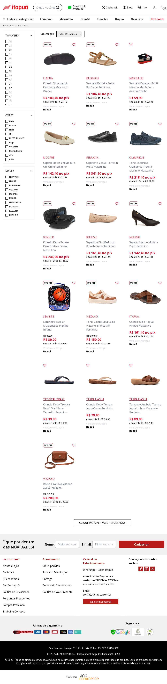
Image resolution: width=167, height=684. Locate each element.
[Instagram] (146, 569)
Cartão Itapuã (11, 585)
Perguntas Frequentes (16, 598)
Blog (129, 7)
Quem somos (11, 579)
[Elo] (63, 632)
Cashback (112, 7)
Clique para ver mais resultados (102, 523)
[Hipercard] (54, 632)
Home (5, 25)
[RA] (150, 632)
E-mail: (87, 544)
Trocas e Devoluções (55, 572)
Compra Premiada (14, 605)
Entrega (47, 579)
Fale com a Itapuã (100, 602)
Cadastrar (141, 544)
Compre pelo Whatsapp (79, 7)
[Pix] (77, 632)
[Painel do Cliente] (154, 7)
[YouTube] (152, 569)
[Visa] (37, 632)
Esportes (102, 19)
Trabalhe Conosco (14, 611)
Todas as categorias (20, 19)
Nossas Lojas (11, 566)
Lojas (144, 7)
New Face (137, 19)
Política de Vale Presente (58, 592)
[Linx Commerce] (89, 677)
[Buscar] (58, 7)
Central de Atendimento (57, 585)
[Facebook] (140, 569)
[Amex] (70, 632)
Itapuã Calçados (15, 7)
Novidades (157, 19)
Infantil (85, 19)
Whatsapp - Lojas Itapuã (98, 570)
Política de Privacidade (16, 592)
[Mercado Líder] (137, 632)
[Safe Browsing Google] (120, 632)
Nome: (49, 544)
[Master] (46, 632)
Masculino (66, 19)
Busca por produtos (19, 25)
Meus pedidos (51, 566)
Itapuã (119, 19)
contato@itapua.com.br (97, 594)
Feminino (46, 19)
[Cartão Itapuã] (23, 632)
